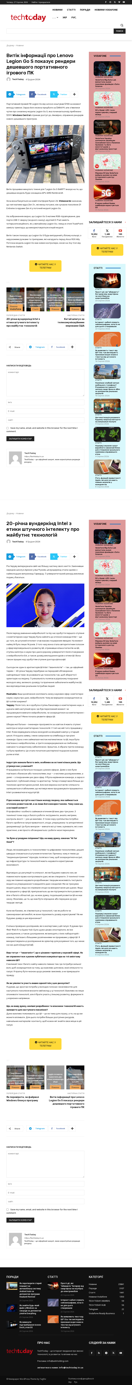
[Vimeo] (119, 2)
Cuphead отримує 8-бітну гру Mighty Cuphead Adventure (75, 299)
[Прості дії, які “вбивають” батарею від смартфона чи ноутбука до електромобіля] (107, 280)
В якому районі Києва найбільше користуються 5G (107, 205)
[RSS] (99, 1353)
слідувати (107, 230)
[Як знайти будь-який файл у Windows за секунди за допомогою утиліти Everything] (11, 1308)
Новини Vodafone (15, 308)
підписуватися (122, 230)
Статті (35, 309)
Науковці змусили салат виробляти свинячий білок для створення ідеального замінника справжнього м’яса (107, 450)
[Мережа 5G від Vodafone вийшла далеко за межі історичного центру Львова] (107, 161)
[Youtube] (124, 2)
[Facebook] (106, 2)
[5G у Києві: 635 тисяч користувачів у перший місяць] (107, 99)
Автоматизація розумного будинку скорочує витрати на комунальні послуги (107, 420)
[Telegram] (106, 1353)
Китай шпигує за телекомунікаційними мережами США (70, 322)
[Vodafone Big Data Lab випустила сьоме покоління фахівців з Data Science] (107, 68)
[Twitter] (115, 2)
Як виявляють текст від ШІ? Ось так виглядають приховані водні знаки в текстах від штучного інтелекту (106, 354)
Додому (10, 45)
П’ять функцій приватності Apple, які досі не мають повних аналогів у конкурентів (108, 481)
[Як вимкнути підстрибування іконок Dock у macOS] (11, 1325)
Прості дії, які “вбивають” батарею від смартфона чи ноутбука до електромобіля (107, 295)
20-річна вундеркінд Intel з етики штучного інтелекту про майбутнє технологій (23, 322)
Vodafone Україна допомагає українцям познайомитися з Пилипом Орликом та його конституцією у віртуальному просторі (107, 143)
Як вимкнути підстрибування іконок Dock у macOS (30, 1325)
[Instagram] (110, 2)
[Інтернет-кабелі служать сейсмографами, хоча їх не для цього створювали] (107, 311)
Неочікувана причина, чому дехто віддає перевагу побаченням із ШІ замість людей (35, 300)
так (94, 230)
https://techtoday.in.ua (33, 456)
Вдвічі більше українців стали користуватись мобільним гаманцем (15, 300)
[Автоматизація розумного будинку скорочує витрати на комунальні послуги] (107, 406)
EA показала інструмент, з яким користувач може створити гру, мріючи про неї (55, 300)
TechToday (18, 79)
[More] (74, 94)
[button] (122, 25)
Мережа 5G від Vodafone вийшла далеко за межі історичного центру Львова (106, 176)
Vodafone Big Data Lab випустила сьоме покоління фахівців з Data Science (107, 83)
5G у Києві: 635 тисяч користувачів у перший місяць (106, 112)
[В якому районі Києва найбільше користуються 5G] (107, 192)
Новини (20, 45)
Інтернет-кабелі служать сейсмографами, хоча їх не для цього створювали (107, 324)
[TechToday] (9, 79)
